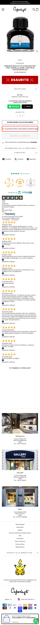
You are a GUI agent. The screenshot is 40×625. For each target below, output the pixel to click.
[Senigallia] (20, 423)
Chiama (28, 106)
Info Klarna (20, 538)
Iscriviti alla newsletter (19, 553)
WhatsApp (15, 106)
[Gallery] (20, 460)
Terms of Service (20, 541)
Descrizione (20, 89)
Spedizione (14, 96)
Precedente (6, 220)
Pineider (20, 63)
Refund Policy (20, 547)
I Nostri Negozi (20, 524)
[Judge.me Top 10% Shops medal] (31, 182)
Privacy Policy (20, 544)
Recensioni (20, 527)
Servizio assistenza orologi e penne (20, 533)
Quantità (20, 112)
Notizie (20, 530)
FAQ (20, 536)
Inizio (19, 60)
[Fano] (20, 496)
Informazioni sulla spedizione (20, 148)
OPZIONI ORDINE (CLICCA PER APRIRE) (20, 122)
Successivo (15, 220)
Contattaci (20, 152)
